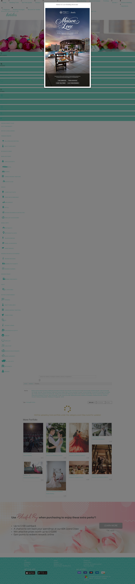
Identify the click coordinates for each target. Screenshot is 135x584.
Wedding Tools (14, 2)
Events (56, 560)
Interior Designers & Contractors (46, 393)
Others (82, 393)
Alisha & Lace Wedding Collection (31, 477)
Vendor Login (48, 9)
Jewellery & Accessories (61, 393)
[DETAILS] (33, 437)
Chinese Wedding (126, 2)
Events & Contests (49, 2)
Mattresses (70, 393)
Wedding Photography (86, 395)
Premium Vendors (96, 393)
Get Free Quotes (27, 2)
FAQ (25, 560)
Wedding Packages (19, 9)
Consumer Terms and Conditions (92, 564)
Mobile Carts (77, 393)
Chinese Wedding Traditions (49, 392)
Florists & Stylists (86, 392)
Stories (114, 2)
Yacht (61, 397)
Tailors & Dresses (52, 395)
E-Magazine (6, 9)
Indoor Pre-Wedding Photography (54, 491)
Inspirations (124, 6)
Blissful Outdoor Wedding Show (62, 566)
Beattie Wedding (50, 493)
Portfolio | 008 (95, 436)
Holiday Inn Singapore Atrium (76, 477)
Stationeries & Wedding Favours (39, 395)
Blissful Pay (27, 564)
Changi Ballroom (73, 475)
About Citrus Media (89, 566)
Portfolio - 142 (72, 453)
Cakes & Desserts (104, 390)
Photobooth (88, 393)
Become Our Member (61, 9)
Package (28, 402)
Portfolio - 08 (49, 453)
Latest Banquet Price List (66, 2)
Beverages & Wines (59, 390)
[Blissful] (30, 572)
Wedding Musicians (75, 395)
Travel (59, 395)
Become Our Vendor (34, 9)
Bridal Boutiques (95, 390)
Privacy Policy (87, 562)
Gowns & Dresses (94, 1)
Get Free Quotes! (73, 11)
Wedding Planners (97, 395)
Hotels (35, 393)
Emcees (79, 392)
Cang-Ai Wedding (27, 455)
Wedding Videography (41, 397)
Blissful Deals (86, 390)
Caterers (40, 392)
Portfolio (106, 1)
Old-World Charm (27, 453)
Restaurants (105, 393)
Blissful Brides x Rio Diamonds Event (73, 390)
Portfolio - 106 (26, 475)
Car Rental (34, 392)
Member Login (76, 9)
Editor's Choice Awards (70, 392)
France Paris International (98, 439)
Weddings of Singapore (53, 397)
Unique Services (66, 395)
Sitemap (26, 566)
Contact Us (87, 560)
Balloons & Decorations (37, 390)
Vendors (37, 2)
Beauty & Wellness (48, 390)
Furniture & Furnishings (97, 392)
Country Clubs (60, 392)
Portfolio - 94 (95, 474)
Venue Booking (81, 1)
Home (4, 2)
